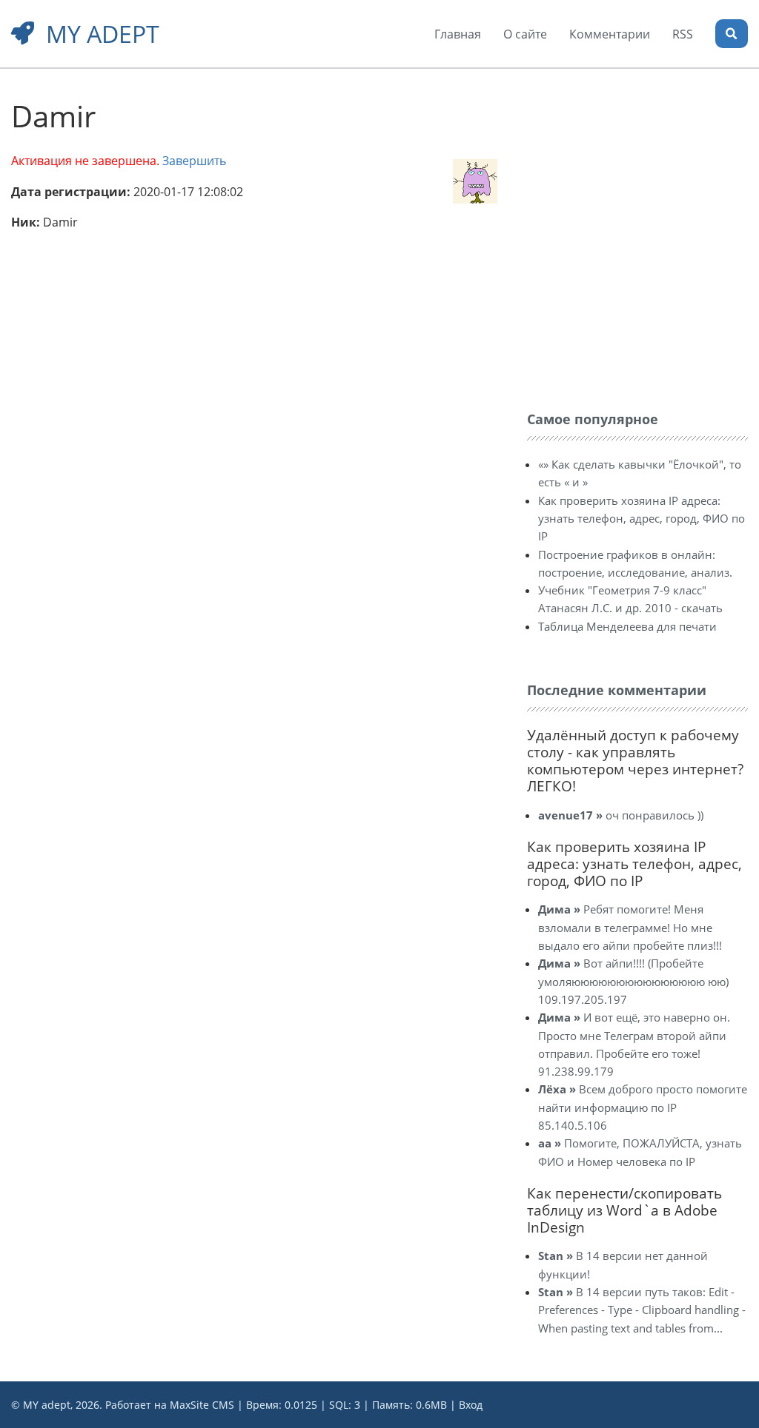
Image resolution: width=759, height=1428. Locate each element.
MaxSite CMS (202, 1405)
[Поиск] (731, 33)
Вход (471, 1405)
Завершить (194, 160)
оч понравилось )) (620, 815)
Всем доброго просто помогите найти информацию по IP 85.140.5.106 (642, 1107)
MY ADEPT (102, 34)
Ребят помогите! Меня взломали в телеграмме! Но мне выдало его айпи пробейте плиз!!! (630, 927)
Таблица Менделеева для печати (627, 626)
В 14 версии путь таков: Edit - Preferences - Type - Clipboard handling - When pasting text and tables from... (642, 1309)
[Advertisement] (638, 183)
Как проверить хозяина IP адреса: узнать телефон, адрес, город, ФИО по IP (641, 518)
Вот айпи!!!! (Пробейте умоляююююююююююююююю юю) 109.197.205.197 (633, 981)
